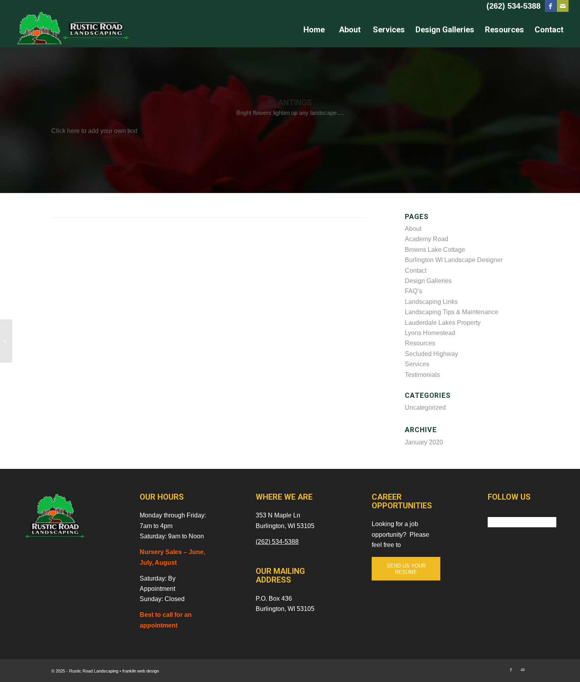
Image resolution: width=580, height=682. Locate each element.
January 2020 (424, 442)
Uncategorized (425, 407)
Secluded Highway (431, 353)
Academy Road (426, 239)
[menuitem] (314, 29)
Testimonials (422, 374)
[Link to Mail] (563, 6)
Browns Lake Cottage (435, 249)
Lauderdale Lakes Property (443, 322)
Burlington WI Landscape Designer (454, 260)
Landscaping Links (431, 301)
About (413, 228)
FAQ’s (413, 291)
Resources (420, 343)
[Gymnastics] (6, 341)
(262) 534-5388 (513, 6)
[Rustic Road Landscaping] (70, 29)
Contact (416, 270)
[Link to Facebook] (550, 6)
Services (417, 364)
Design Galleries (428, 280)
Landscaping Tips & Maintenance (451, 312)
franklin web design (140, 671)
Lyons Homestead (430, 333)
